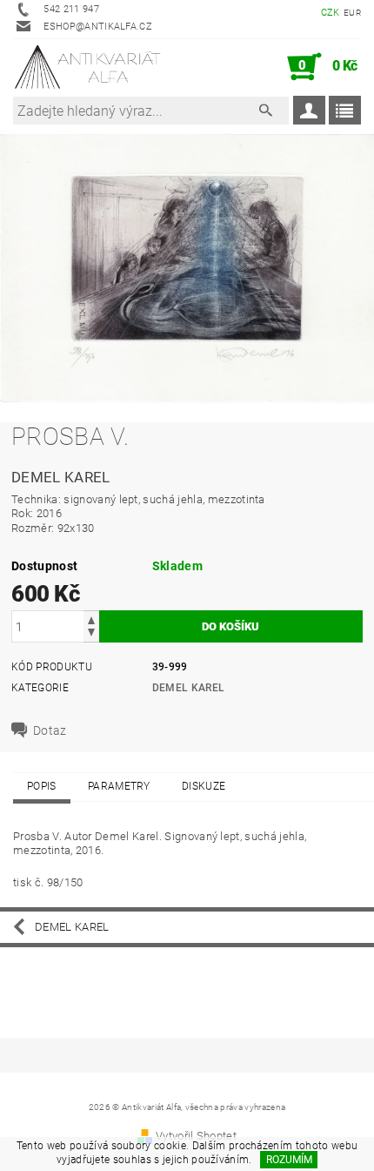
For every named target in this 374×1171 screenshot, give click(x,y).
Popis (42, 786)
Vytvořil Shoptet (196, 1135)
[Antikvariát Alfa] (88, 67)
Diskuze (203, 786)
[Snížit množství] (91, 634)
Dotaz (50, 730)
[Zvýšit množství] (91, 618)
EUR (352, 12)
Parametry (119, 786)
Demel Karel (188, 688)
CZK (330, 12)
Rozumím (289, 1160)
